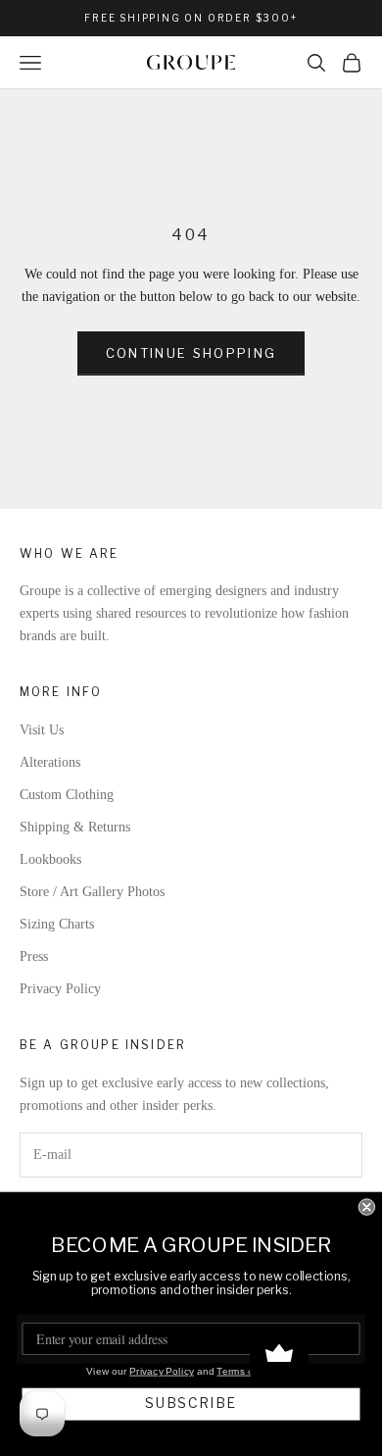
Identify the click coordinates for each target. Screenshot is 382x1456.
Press (34, 956)
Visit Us (42, 730)
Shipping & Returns (75, 827)
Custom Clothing (67, 794)
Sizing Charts (57, 924)
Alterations (50, 762)
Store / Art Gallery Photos (92, 891)
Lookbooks (50, 859)
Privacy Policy (60, 988)
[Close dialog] (366, 1206)
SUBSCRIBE (191, 1403)
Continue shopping (191, 353)
